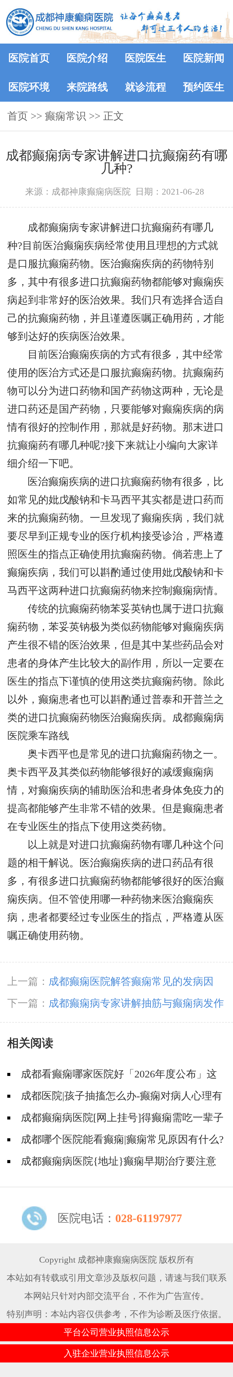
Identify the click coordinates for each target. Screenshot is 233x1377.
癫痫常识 (65, 116)
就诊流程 (145, 87)
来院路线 (87, 87)
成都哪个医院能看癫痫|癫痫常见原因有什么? (122, 1139)
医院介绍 (87, 58)
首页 (17, 116)
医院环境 (29, 87)
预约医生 (204, 87)
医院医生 (145, 58)
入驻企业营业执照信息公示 (116, 1353)
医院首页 (29, 58)
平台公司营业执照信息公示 (116, 1332)
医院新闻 (204, 58)
